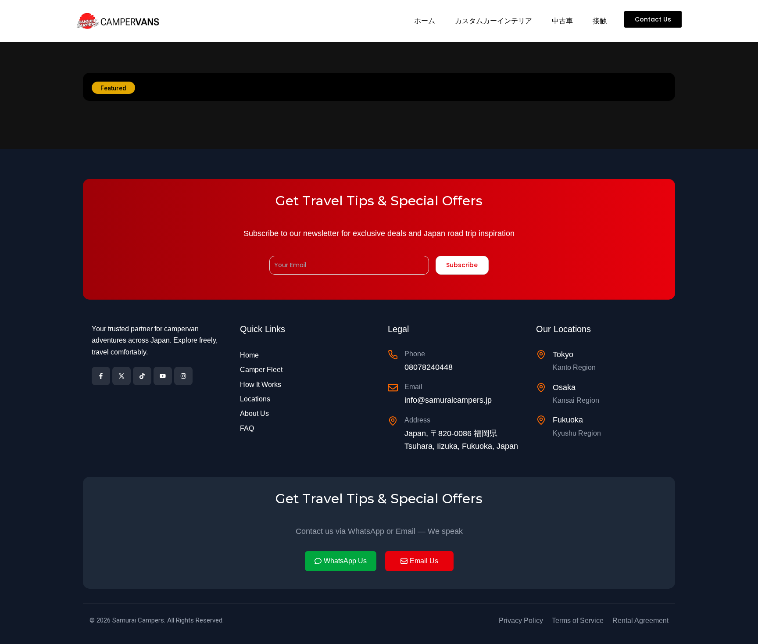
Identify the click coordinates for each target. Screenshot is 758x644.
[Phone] (393, 355)
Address (417, 420)
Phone (414, 354)
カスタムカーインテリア (493, 21)
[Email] (393, 388)
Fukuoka (568, 419)
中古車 (562, 21)
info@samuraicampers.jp (448, 400)
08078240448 (428, 367)
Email (413, 386)
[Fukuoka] (541, 420)
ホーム (424, 21)
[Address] (393, 421)
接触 (600, 21)
